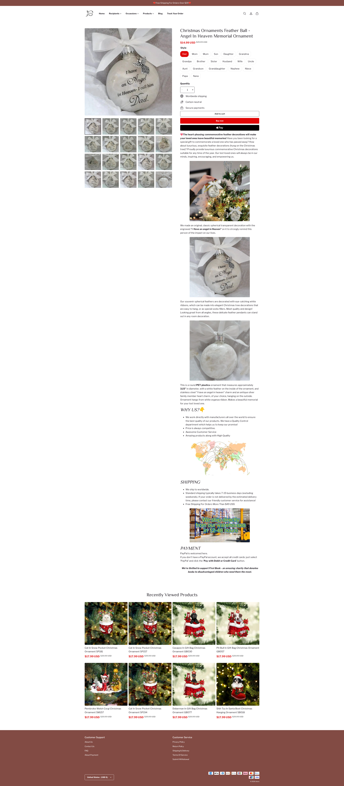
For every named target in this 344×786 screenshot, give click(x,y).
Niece (248, 68)
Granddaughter (217, 68)
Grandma (244, 54)
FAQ (86, 751)
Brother (201, 61)
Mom (195, 54)
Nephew (235, 68)
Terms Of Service (180, 755)
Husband (227, 61)
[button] (244, 13)
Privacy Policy (179, 742)
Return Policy (178, 746)
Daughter (228, 54)
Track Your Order (175, 13)
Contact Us (89, 746)
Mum (206, 54)
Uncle (251, 61)
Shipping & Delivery (181, 751)
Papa (185, 76)
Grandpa (186, 61)
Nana (196, 76)
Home (102, 13)
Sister (214, 61)
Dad (184, 54)
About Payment (91, 755)
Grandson (198, 68)
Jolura (257, 781)
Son (216, 54)
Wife (240, 61)
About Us (89, 742)
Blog (160, 13)
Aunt (185, 68)
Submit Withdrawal (181, 759)
